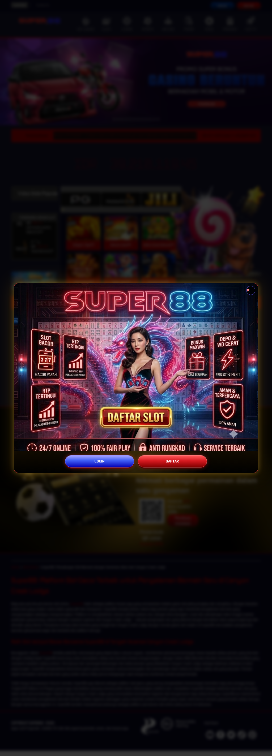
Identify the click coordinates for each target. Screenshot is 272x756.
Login (100, 461)
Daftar (172, 461)
